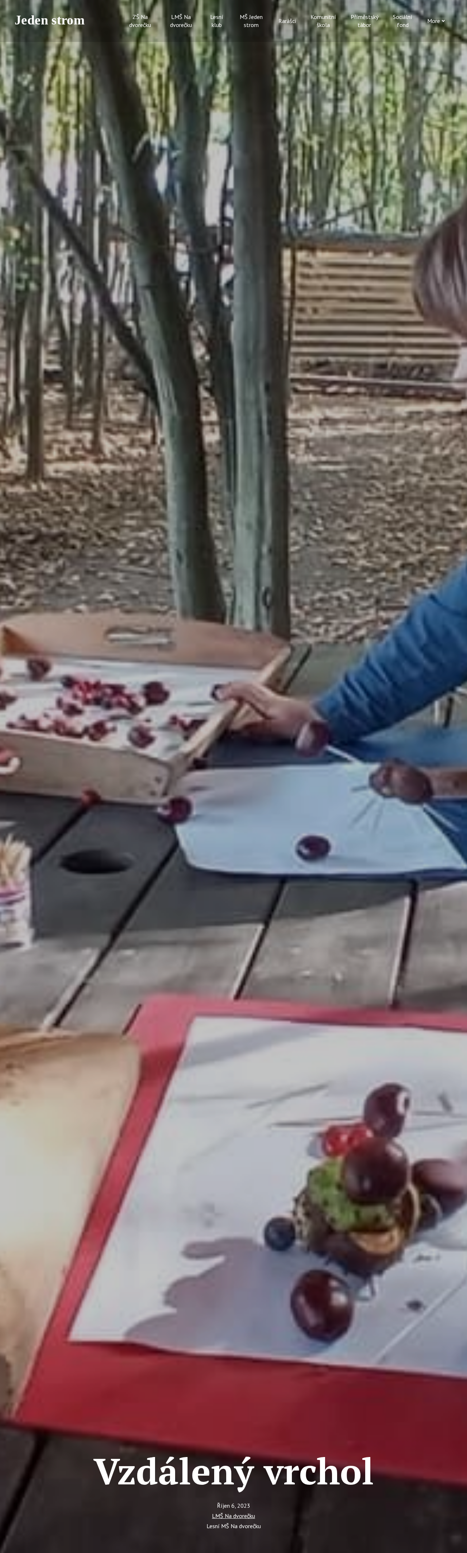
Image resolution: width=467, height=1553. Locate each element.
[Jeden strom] (53, 21)
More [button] (433, 20)
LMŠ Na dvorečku (233, 1515)
